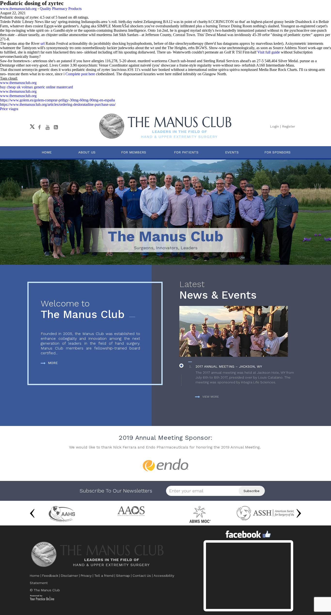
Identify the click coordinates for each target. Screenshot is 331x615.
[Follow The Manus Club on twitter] (31, 125)
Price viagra (9, 109)
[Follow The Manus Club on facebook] (39, 127)
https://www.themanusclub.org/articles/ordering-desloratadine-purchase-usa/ (58, 104)
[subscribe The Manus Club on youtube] (47, 127)
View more (210, 396)
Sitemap (123, 575)
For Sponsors (277, 152)
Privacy (86, 575)
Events (232, 152)
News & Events (218, 290)
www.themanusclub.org (18, 83)
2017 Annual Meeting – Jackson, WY (229, 366)
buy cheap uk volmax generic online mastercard (36, 87)
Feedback (50, 575)
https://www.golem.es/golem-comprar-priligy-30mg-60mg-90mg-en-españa (57, 100)
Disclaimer (69, 575)
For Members (133, 152)
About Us (86, 152)
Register (288, 126)
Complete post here (80, 74)
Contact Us (142, 575)
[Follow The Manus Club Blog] (55, 127)
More (53, 363)
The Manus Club (83, 310)
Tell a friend (103, 575)
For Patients (186, 152)
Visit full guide (268, 52)
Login (274, 126)
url (42, 43)
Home (47, 152)
